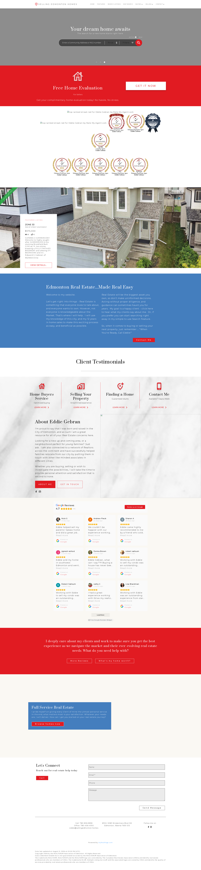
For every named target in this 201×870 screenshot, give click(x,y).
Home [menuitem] (92, 4)
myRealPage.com (106, 842)
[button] (146, 86)
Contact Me (143, 340)
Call (42, 778)
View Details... (38, 265)
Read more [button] (62, 535)
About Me (45, 484)
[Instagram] (151, 827)
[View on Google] (58, 519)
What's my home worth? (115, 661)
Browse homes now (47, 724)
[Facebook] (149, 827)
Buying (138, 4)
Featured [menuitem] (101, 4)
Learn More (40, 407)
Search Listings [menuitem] (114, 4)
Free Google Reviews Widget (101, 620)
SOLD (140, 37)
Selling (148, 4)
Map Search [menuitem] (128, 4)
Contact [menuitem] (159, 4)
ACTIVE (131, 37)
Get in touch (70, 484)
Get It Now (146, 85)
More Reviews (79, 661)
